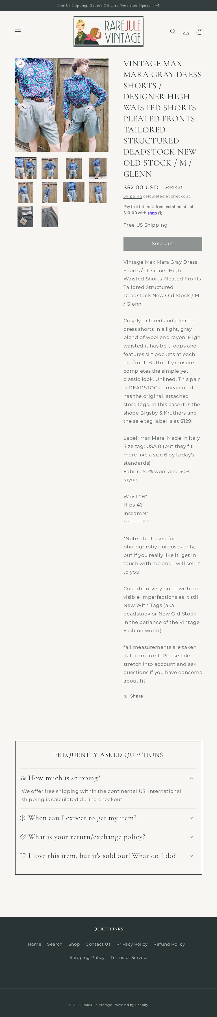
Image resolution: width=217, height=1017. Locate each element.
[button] (17, 31)
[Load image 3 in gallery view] (73, 168)
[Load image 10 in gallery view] (49, 216)
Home (35, 944)
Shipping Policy (87, 957)
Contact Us (98, 944)
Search (55, 944)
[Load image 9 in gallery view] (25, 216)
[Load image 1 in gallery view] (25, 168)
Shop (74, 944)
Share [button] (136, 696)
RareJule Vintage (97, 1005)
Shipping (132, 196)
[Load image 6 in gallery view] (49, 192)
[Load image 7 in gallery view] (73, 192)
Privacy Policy (132, 944)
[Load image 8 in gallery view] (97, 192)
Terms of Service (128, 957)
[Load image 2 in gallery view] (49, 168)
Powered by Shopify (131, 1005)
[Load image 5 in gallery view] (25, 192)
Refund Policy (169, 944)
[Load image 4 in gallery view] (97, 168)
